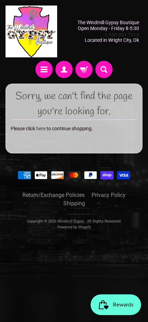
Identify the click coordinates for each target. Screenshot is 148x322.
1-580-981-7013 (122, 34)
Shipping (74, 203)
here (40, 128)
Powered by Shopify (74, 227)
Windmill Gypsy (71, 221)
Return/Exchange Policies (53, 195)
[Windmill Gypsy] (31, 31)
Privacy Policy (109, 195)
